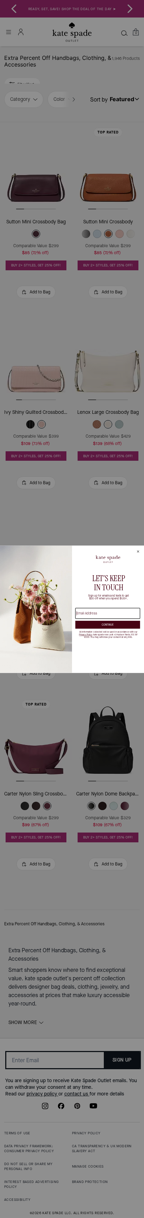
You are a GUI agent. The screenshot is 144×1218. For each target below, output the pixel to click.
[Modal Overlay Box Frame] (72, 609)
